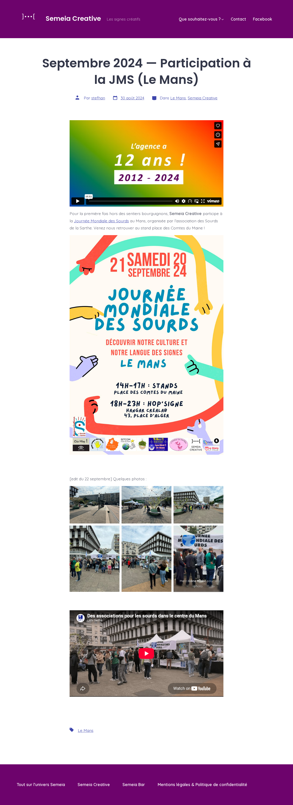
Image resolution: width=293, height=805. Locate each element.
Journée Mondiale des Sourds (101, 220)
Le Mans (178, 97)
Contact (238, 18)
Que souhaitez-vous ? (200, 18)
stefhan (98, 97)
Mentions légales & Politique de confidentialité (202, 784)
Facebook (262, 18)
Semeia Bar (133, 784)
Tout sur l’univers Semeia (41, 784)
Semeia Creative (202, 97)
